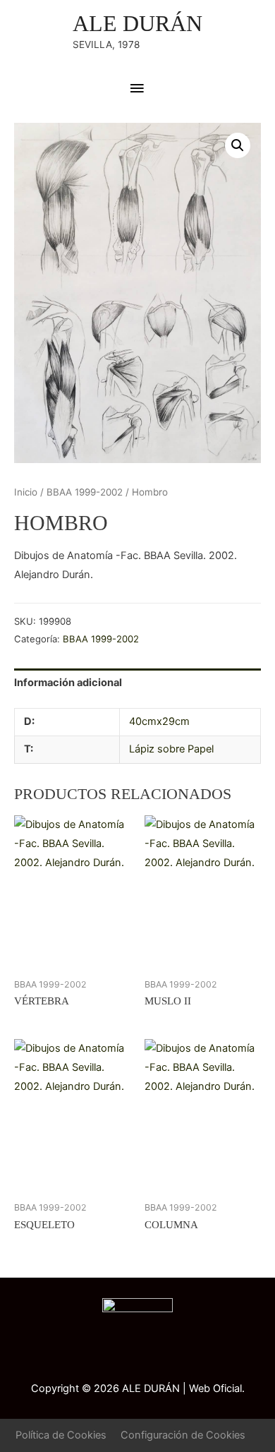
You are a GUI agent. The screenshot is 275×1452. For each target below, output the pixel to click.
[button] (237, 145)
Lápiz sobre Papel (171, 749)
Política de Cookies (61, 1435)
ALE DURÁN (137, 23)
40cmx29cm (159, 721)
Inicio (25, 492)
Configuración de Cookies (183, 1435)
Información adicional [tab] (68, 682)
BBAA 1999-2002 (85, 492)
